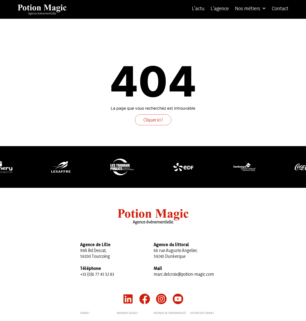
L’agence (220, 8)
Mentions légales (127, 313)
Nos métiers (247, 8)
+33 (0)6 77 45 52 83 (97, 274)
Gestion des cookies (202, 313)
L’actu (198, 8)
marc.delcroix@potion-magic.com (184, 274)
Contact (280, 8)
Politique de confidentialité (170, 313)
